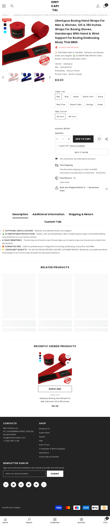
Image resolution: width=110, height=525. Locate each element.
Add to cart (83, 139)
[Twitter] (44, 484)
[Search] (12, 6)
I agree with (64, 146)
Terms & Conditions (77, 146)
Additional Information (48, 214)
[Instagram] (13, 484)
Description (20, 214)
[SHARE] (105, 139)
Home (4, 15)
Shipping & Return (81, 214)
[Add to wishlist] (99, 139)
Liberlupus (67, 64)
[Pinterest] (21, 484)
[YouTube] (36, 484)
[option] (26, 43)
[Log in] (98, 6)
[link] (19, 325)
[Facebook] (6, 484)
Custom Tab (52, 221)
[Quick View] (67, 362)
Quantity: (59, 133)
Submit (55, 473)
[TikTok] (28, 484)
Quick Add (55, 388)
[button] (3, 77)
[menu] (4, 6)
